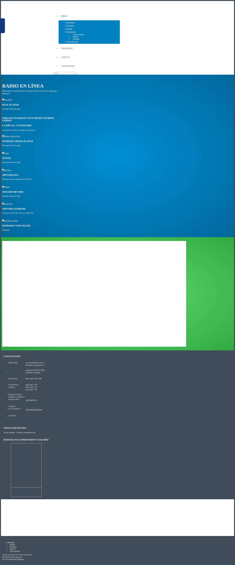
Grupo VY (19, 557)
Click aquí (5, 230)
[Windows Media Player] (11, 136)
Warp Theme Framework (17, 559)
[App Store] (6, 170)
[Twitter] (27, 416)
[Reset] (76, 73)
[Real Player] (7, 100)
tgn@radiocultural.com (34, 409)
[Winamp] (6, 187)
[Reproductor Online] (10, 221)
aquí (18, 109)
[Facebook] (31, 416)
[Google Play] (7, 204)
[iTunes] (5, 153)
